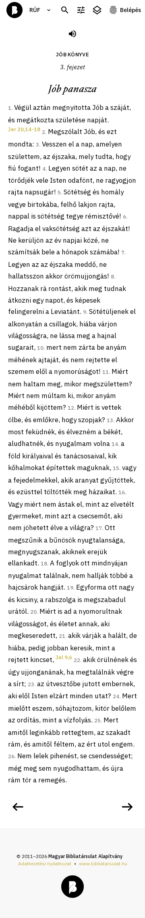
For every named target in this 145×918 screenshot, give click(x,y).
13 (110, 420)
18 (44, 563)
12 (71, 407)
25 (97, 720)
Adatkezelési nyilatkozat (44, 863)
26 (11, 756)
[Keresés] (65, 10)
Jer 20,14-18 (24, 129)
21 (62, 636)
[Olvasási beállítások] (81, 10)
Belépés (130, 10)
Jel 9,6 (64, 657)
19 (70, 587)
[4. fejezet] (127, 807)
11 (105, 372)
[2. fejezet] (17, 807)
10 (40, 348)
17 (98, 528)
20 (33, 612)
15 (116, 468)
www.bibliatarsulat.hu (103, 863)
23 (31, 684)
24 (116, 696)
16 (121, 492)
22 (77, 660)
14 (115, 444)
